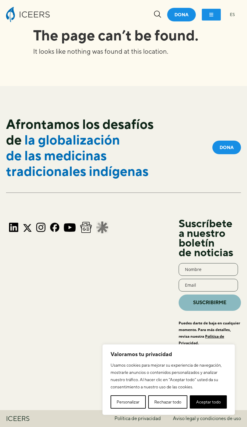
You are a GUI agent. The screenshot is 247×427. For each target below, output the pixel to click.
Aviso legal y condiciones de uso (207, 418)
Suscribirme (210, 302)
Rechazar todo (167, 402)
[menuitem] (232, 14)
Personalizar (128, 402)
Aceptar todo (208, 402)
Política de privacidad (137, 418)
